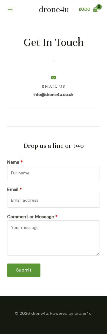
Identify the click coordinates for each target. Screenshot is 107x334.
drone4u (54, 9)
